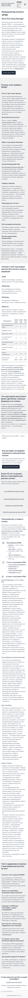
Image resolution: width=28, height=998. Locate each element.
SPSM (19, 2)
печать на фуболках (14, 414)
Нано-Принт (11, 549)
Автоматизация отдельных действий (12, 167)
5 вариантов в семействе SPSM (14, 505)
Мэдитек (10, 545)
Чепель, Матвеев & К (14, 555)
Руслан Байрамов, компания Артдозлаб (12, 657)
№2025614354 (19, 68)
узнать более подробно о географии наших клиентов (13, 531)
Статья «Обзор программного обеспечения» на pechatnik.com (17, 566)
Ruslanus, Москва (6, 763)
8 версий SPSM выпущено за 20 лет (14, 499)
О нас (2, 991)
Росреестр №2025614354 (7, 991)
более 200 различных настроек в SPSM (14, 512)
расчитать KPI (20, 420)
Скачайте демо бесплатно (14, 982)
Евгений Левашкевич (7, 580)
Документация (7, 934)
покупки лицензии (13, 371)
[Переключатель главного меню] (25, 4)
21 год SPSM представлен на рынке (14, 491)
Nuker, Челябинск (6, 705)
